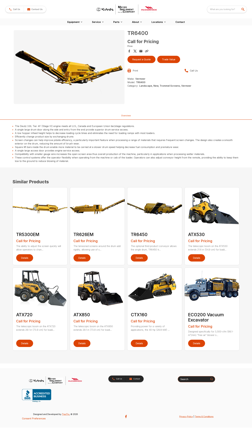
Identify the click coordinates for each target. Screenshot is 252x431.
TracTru (65, 414)
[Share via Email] (141, 51)
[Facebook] (126, 416)
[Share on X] (135, 51)
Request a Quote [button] (141, 59)
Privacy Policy (186, 416)
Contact (180, 22)
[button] (14, 9)
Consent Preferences (34, 418)
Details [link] (24, 257)
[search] (243, 9)
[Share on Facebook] (129, 51)
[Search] (211, 379)
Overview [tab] (126, 115)
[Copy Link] (146, 51)
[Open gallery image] (69, 67)
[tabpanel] (69, 67)
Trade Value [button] (168, 59)
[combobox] (227, 9)
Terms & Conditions (204, 416)
